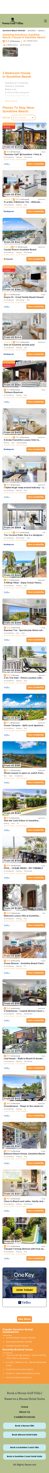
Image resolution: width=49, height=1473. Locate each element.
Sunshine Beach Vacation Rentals (20, 1338)
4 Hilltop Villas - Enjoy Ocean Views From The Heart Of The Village (22, 584)
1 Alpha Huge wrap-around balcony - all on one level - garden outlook (24, 488)
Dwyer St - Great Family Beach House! (24, 297)
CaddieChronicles (24, 1416)
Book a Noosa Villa (24, 1426)
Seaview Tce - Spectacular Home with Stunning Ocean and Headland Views (24, 631)
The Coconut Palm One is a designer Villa (23, 536)
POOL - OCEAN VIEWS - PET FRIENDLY (23, 868)
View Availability (36, 164)
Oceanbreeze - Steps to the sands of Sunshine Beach (23, 1107)
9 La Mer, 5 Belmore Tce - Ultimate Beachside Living (22, 203)
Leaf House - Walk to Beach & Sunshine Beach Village (24, 1059)
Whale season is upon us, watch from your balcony (23, 774)
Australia (32, 30)
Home (24, 1406)
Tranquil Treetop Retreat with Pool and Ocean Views (24, 1250)
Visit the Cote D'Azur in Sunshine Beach (21, 821)
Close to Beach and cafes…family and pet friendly (23, 1202)
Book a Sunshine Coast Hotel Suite (24, 1456)
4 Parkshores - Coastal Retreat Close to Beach (24, 1012)
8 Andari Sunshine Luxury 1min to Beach (21, 441)
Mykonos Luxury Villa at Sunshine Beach (21, 917)
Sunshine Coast (9, 159)
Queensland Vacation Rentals (19, 1342)
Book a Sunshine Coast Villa (24, 1447)
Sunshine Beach (21, 159)
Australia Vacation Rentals (17, 1346)
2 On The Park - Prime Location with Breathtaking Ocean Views (23, 679)
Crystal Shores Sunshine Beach (20, 249)
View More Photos (10, 51)
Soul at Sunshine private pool (19, 345)
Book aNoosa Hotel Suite (24, 1434)
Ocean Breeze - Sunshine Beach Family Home (24, 964)
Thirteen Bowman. (13, 392)
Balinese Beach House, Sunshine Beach (24, 1154)
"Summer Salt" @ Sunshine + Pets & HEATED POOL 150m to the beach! (22, 155)
